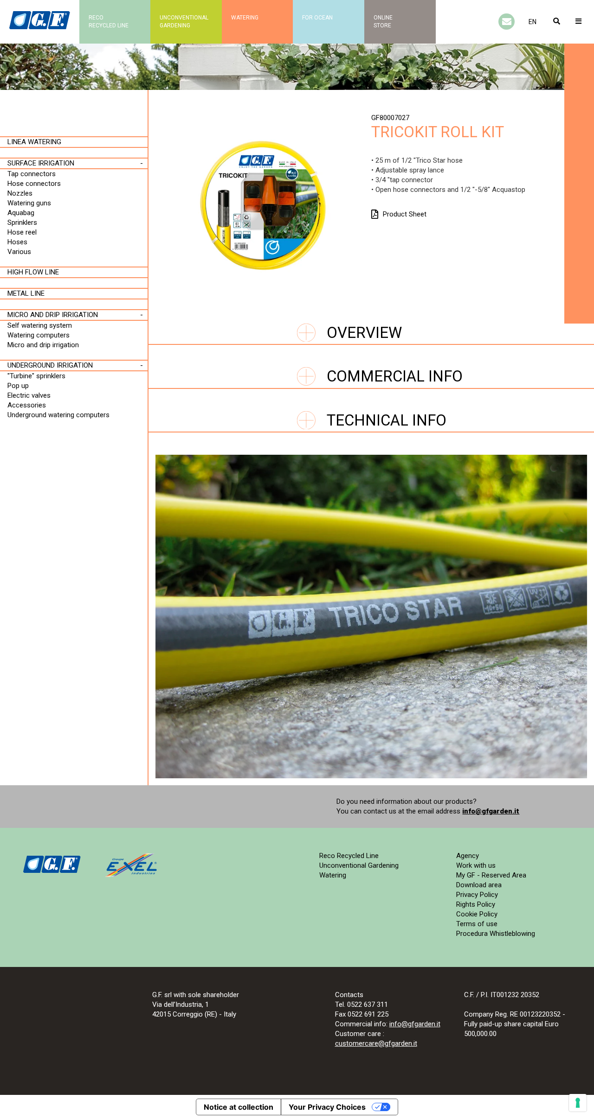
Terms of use (476, 924)
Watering (244, 17)
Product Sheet (404, 214)
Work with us (476, 865)
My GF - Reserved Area (491, 875)
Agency (467, 856)
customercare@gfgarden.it (376, 1043)
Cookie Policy (476, 914)
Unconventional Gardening (359, 865)
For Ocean (317, 17)
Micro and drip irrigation (52, 315)
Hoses (17, 242)
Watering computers (38, 335)
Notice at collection (238, 1107)
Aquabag (20, 213)
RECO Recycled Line (109, 21)
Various (19, 252)
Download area (479, 885)
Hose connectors (34, 183)
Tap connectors (31, 174)
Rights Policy (475, 904)
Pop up (18, 385)
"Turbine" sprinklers (36, 376)
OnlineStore (383, 21)
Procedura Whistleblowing (495, 933)
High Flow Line (33, 272)
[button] (532, 21)
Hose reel (22, 232)
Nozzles (19, 193)
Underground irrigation (50, 365)
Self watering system (39, 325)
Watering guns (29, 203)
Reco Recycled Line (349, 856)
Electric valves (29, 395)
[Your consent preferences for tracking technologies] (578, 1103)
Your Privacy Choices (327, 1107)
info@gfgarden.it (490, 811)
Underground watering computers (58, 415)
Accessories (26, 405)
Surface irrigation (40, 163)
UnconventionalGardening (184, 21)
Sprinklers (22, 222)
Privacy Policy (477, 894)
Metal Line (26, 293)
